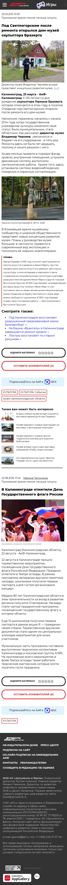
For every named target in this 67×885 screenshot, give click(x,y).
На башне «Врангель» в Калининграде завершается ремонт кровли (34, 330)
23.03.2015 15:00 (11, 14)
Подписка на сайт (16, 750)
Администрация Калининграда (21, 543)
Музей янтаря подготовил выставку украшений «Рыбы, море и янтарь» (35, 448)
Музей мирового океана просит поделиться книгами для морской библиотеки (34, 439)
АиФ (56, 88)
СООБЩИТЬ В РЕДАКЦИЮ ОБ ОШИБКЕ (28, 767)
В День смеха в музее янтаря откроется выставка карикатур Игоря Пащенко (37, 415)
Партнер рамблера (32, 868)
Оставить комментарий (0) (34, 365)
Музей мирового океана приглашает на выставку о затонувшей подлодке (37, 426)
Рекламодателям (33, 762)
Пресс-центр (50, 745)
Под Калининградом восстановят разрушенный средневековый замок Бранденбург (32, 321)
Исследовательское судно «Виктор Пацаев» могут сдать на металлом (35, 459)
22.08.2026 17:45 (11, 478)
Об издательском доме (20, 745)
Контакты (10, 762)
